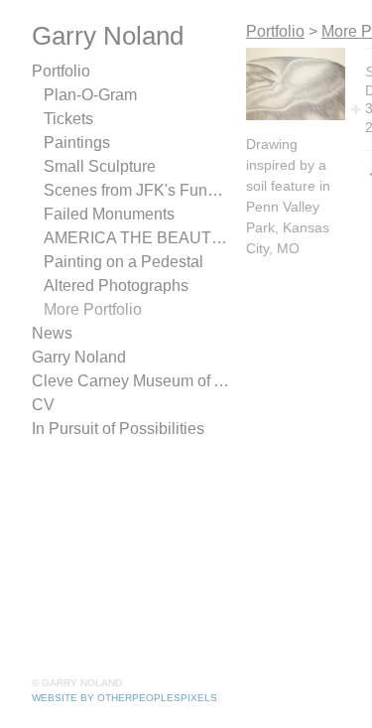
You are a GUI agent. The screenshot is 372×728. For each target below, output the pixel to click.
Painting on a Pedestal (123, 261)
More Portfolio (93, 309)
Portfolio (61, 71)
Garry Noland (79, 357)
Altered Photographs (116, 285)
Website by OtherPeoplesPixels (124, 697)
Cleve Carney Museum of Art (131, 380)
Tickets (68, 118)
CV (43, 404)
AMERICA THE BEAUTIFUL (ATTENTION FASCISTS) (137, 237)
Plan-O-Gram (90, 94)
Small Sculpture (100, 166)
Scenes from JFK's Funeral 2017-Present (137, 190)
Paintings (77, 142)
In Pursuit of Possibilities (118, 428)
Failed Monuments (109, 214)
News (52, 333)
